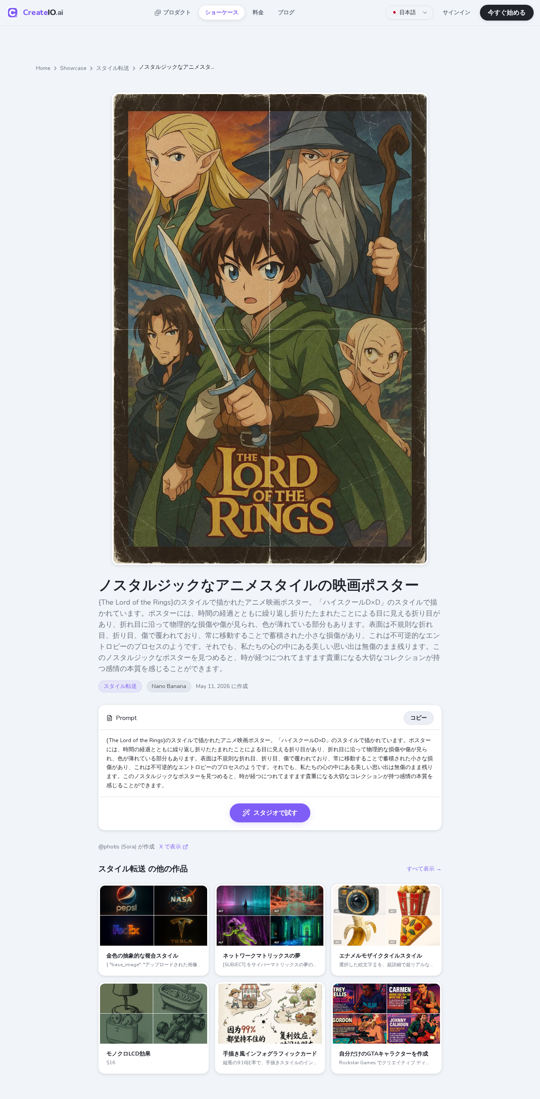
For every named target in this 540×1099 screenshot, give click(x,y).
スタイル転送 (112, 68)
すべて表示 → (424, 869)
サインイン (456, 12)
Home (43, 68)
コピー (418, 718)
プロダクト (177, 12)
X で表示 (170, 846)
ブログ (286, 12)
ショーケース (221, 12)
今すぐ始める (507, 12)
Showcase (73, 68)
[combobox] (409, 13)
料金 (258, 12)
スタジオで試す (275, 813)
